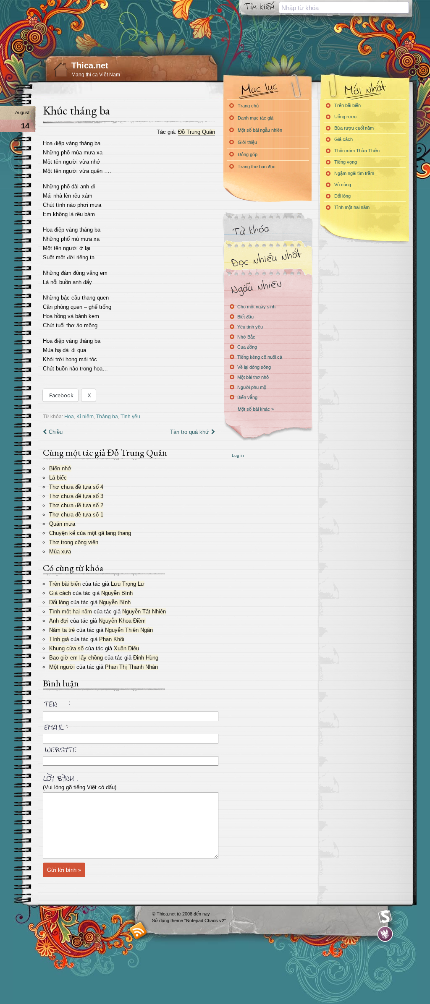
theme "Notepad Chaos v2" (198, 920)
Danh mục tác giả (255, 117)
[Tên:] (129, 705)
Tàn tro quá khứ (189, 432)
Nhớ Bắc (246, 336)
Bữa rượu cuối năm (354, 127)
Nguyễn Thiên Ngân (129, 630)
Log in (238, 455)
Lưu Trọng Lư (127, 584)
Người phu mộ (251, 387)
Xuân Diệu (126, 648)
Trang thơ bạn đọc (256, 166)
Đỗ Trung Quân (196, 132)
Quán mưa (62, 524)
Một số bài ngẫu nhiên (260, 130)
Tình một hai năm (70, 611)
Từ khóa (267, 230)
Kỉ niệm (85, 416)
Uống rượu (345, 116)
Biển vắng (247, 397)
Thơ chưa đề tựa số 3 (76, 496)
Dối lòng (59, 602)
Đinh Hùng (145, 658)
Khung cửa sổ (66, 648)
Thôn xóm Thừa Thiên (357, 150)
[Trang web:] (129, 748)
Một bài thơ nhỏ (253, 377)
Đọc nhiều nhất (267, 258)
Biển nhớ (60, 468)
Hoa (69, 416)
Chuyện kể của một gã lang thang (90, 533)
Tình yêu (130, 416)
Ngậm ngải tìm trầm (354, 173)
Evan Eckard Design (385, 934)
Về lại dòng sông (254, 367)
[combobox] (344, 7)
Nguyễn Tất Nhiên (144, 611)
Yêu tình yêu (250, 326)
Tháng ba (107, 416)
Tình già (59, 639)
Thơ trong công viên (73, 542)
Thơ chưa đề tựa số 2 (76, 505)
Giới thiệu (247, 142)
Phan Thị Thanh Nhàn (131, 667)
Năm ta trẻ (62, 630)
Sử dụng (161, 920)
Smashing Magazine (385, 916)
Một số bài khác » (256, 409)
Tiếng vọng (345, 161)
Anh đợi (58, 621)
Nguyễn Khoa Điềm (122, 621)
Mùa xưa (60, 551)
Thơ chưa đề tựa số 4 (76, 487)
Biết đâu (245, 316)
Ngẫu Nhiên (267, 286)
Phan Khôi (111, 639)
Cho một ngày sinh (256, 306)
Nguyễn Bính (117, 593)
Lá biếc (58, 478)
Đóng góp (247, 154)
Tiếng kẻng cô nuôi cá (259, 357)
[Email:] (129, 726)
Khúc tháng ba (76, 110)
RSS (138, 930)
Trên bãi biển (65, 584)
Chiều (56, 432)
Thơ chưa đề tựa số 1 (76, 514)
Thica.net (89, 65)
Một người (62, 667)
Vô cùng (342, 184)
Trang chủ (248, 105)
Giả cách (60, 593)
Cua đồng (247, 346)
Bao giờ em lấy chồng (76, 658)
